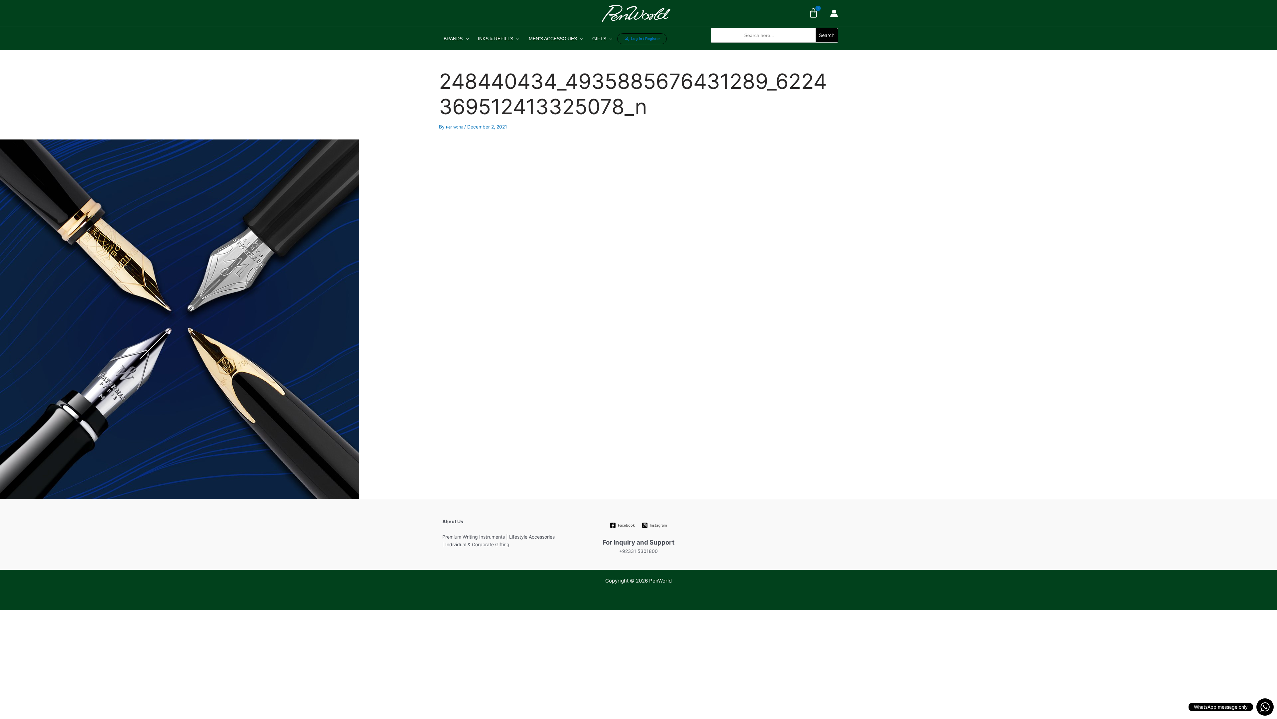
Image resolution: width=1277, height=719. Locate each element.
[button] (774, 46)
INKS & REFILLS (495, 38)
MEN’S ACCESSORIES (553, 38)
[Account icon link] (834, 13)
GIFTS (599, 38)
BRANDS (453, 38)
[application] (466, 38)
